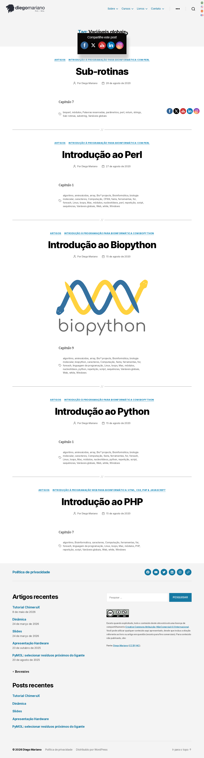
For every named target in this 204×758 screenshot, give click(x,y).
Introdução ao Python (102, 411)
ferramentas (124, 199)
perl (122, 112)
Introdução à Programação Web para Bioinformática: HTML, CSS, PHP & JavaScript (109, 490)
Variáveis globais (97, 115)
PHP (137, 545)
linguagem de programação (88, 365)
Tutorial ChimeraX (26, 607)
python (82, 369)
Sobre (111, 8)
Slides (17, 631)
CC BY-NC (134, 645)
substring (82, 115)
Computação (95, 199)
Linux (76, 202)
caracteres (81, 199)
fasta (114, 199)
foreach (67, 202)
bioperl (67, 112)
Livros (140, 8)
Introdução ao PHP (102, 501)
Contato (156, 8)
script (140, 202)
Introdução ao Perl (102, 154)
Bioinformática (120, 195)
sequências (69, 206)
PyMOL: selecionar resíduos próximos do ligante (48, 655)
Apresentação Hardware (30, 643)
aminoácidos (82, 195)
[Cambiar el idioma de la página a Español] (202, 11)
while (105, 206)
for (134, 199)
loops (83, 202)
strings (137, 112)
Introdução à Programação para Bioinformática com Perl (109, 60)
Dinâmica (19, 619)
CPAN (107, 199)
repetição (130, 202)
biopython (80, 361)
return (129, 112)
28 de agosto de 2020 (118, 83)
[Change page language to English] (202, 7)
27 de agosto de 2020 (118, 166)
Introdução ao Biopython (102, 244)
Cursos (126, 8)
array (92, 195)
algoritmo (68, 195)
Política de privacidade (31, 572)
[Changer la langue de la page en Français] (202, 15)
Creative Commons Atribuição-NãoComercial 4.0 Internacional (157, 627)
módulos (76, 112)
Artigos (60, 60)
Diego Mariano (90, 83)
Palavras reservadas (94, 112)
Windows (115, 206)
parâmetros (112, 112)
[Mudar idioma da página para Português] (202, 2)
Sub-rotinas (102, 71)
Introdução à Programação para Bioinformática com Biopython (109, 233)
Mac (89, 202)
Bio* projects (104, 195)
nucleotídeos (111, 202)
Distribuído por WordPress (91, 749)
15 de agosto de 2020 (118, 256)
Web (98, 206)
